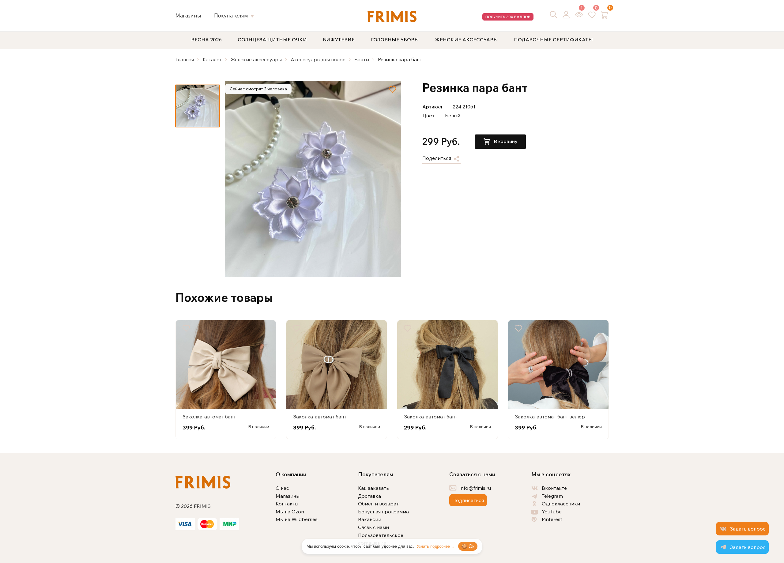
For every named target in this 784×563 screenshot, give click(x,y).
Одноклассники (561, 504)
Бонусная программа (383, 511)
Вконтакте (554, 488)
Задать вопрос (748, 529)
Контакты (287, 504)
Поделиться (437, 158)
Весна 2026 (206, 39)
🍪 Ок (467, 546)
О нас (282, 488)
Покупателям (231, 15)
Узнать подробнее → (436, 546)
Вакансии (369, 519)
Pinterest (552, 519)
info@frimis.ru (475, 488)
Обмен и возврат (378, 504)
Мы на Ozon (290, 511)
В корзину (505, 141)
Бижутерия (339, 39)
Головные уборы (395, 39)
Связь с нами (373, 527)
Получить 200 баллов (507, 16)
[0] (592, 14)
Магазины (188, 15)
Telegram (552, 496)
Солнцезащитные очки (272, 39)
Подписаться (468, 500)
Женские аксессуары (466, 39)
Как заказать (373, 488)
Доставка (369, 496)
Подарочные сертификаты (553, 39)
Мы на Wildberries (297, 519)
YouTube (552, 511)
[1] (579, 14)
